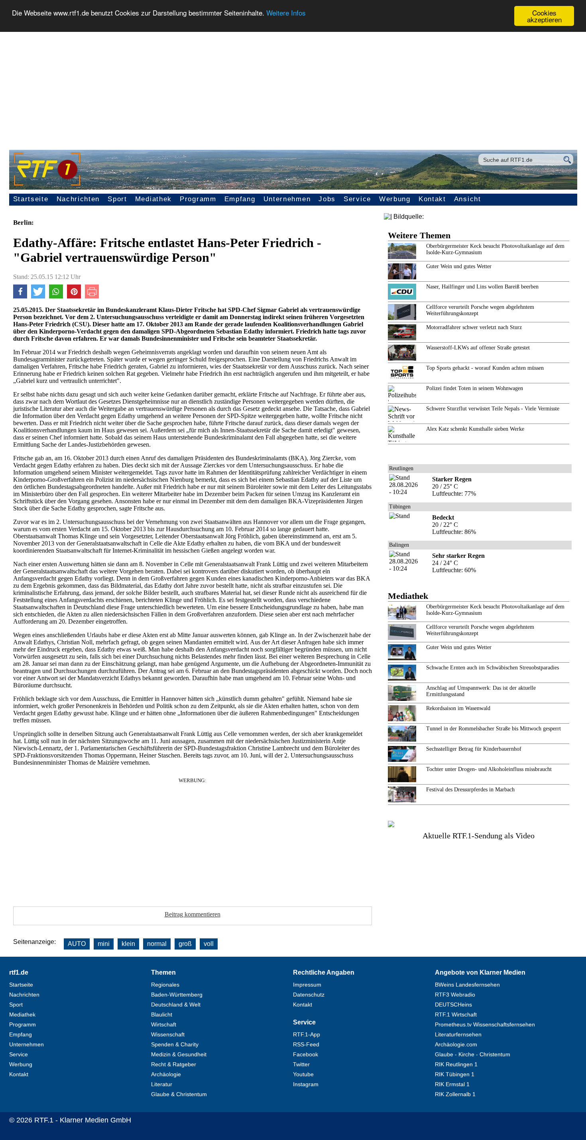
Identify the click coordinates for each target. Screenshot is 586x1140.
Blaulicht (161, 1014)
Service (357, 199)
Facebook (305, 1054)
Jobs (327, 199)
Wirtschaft (163, 1024)
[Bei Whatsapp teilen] (56, 296)
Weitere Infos (286, 13)
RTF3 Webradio (455, 994)
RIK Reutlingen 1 (456, 1064)
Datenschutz (308, 994)
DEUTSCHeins (453, 1004)
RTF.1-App (306, 1034)
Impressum (307, 984)
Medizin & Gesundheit (178, 1054)
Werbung (395, 199)
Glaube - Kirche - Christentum (472, 1054)
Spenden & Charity (175, 1044)
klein (128, 943)
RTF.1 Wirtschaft (456, 1014)
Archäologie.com (456, 1044)
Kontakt (432, 199)
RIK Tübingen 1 (454, 1074)
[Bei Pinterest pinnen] (74, 296)
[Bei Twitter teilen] (38, 296)
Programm (198, 199)
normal (157, 943)
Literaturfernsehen (458, 1034)
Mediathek (153, 199)
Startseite (31, 199)
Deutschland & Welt (176, 1004)
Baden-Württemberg (177, 994)
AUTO (77, 943)
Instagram (306, 1084)
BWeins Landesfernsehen (467, 984)
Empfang (240, 199)
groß (185, 943)
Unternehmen (287, 199)
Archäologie (166, 1074)
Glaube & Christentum (179, 1094)
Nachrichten (78, 199)
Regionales (165, 984)
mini (104, 943)
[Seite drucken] (92, 296)
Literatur (161, 1084)
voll (209, 943)
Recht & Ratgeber (173, 1064)
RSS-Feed (306, 1044)
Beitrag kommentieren (192, 914)
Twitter (301, 1064)
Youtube (303, 1074)
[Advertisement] (293, 86)
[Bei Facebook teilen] (20, 296)
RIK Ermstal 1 (452, 1084)
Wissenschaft (168, 1034)
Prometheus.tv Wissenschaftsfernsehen (485, 1024)
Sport (117, 199)
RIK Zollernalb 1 (455, 1094)
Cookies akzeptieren (544, 16)
